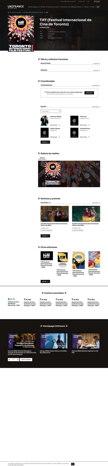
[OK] (73, 464)
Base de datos (64, 7)
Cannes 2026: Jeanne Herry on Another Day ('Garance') (53, 352)
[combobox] (51, 111)
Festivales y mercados (53, 7)
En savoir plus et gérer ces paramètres (16, 464)
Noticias (43, 7)
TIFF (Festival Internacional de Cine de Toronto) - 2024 (78, 273)
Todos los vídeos (26, 359)
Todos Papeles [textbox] (45, 111)
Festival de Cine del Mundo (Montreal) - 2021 (14, 303)
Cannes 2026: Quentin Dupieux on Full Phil (85, 352)
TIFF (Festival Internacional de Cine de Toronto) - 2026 (46, 264)
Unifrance (86, 7)
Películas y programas (33, 7)
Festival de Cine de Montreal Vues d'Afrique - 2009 (62, 303)
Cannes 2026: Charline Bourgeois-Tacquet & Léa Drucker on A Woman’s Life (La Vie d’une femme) (22, 352)
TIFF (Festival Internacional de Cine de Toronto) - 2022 (94, 272)
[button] (97, 164)
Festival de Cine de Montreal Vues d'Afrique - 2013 (30, 303)
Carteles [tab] (42, 158)
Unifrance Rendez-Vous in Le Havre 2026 (68, 1)
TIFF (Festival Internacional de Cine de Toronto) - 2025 (62, 272)
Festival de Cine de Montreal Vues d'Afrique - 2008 (78, 303)
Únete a (93, 7)
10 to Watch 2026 (81, 1)
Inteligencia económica (75, 7)
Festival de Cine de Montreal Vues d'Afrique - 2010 (46, 303)
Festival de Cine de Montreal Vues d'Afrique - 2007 (93, 303)
